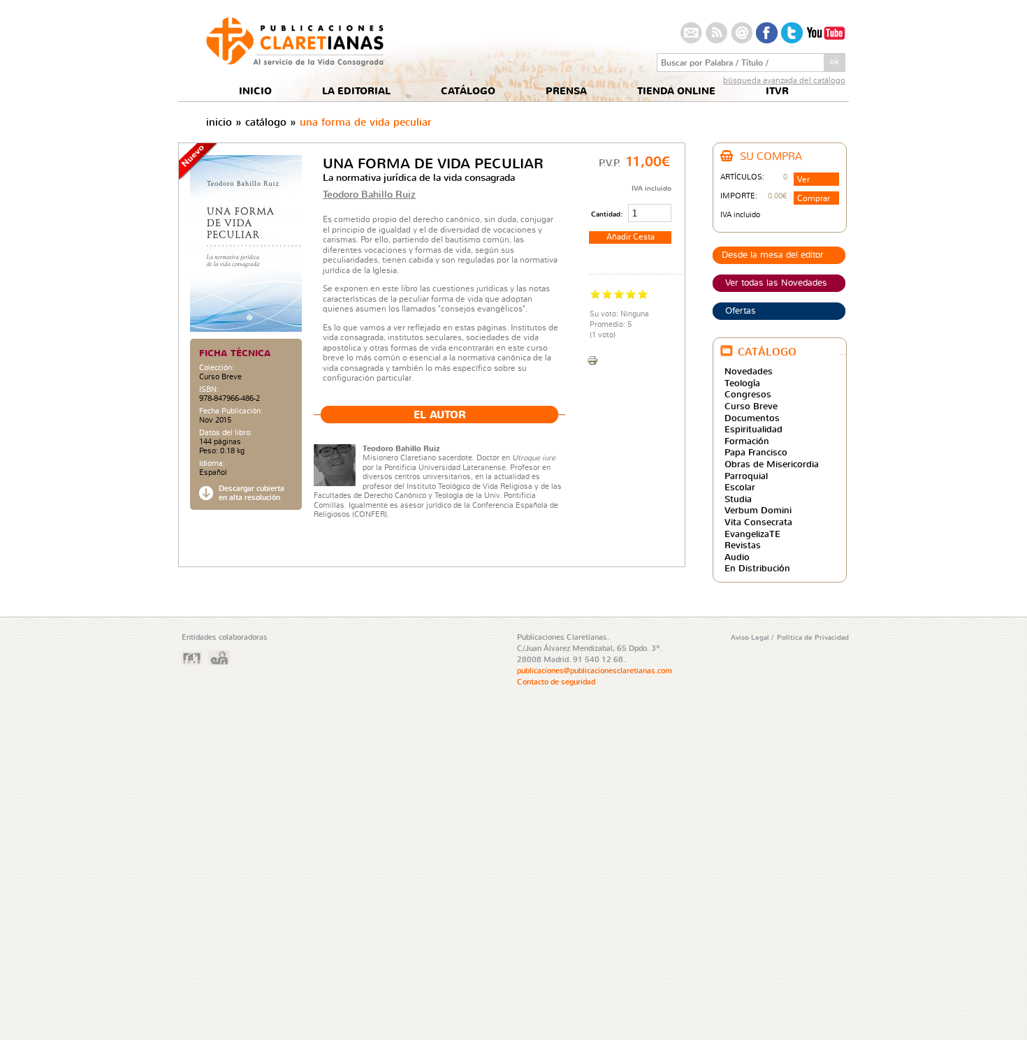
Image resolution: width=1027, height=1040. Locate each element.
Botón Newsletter (741, 32)
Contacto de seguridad (556, 682)
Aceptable (607, 293)
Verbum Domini (758, 509)
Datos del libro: (225, 432)
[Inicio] (295, 62)
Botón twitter (792, 32)
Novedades (748, 370)
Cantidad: (608, 214)
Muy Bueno (631, 293)
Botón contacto (691, 32)
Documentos (752, 417)
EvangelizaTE (752, 533)
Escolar (739, 486)
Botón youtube (825, 32)
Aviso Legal (751, 637)
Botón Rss (716, 32)
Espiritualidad (753, 428)
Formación (746, 440)
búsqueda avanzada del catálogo (784, 80)
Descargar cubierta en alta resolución (251, 493)
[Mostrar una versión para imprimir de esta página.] (592, 359)
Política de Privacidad (813, 637)
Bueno (619, 293)
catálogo (265, 122)
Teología (742, 382)
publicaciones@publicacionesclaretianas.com (594, 670)
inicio (219, 122)
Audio (737, 556)
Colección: (216, 367)
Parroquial (746, 475)
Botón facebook (767, 32)
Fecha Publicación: (231, 411)
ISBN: (209, 389)
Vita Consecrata (758, 521)
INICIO (255, 91)
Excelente (643, 293)
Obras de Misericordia (771, 463)
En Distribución (757, 567)
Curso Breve (220, 376)
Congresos (747, 394)
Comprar (813, 198)
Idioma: (212, 463)
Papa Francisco (755, 451)
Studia (738, 498)
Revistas (742, 544)
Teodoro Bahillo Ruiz (369, 194)
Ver (803, 179)
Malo (596, 293)
